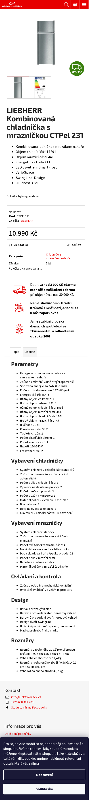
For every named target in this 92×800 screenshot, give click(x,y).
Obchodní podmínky (17, 734)
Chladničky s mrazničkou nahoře (58, 256)
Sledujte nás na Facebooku (29, 707)
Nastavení (44, 774)
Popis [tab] (15, 352)
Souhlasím (44, 789)
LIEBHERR (27, 221)
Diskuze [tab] (30, 352)
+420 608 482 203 (22, 702)
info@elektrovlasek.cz (26, 697)
